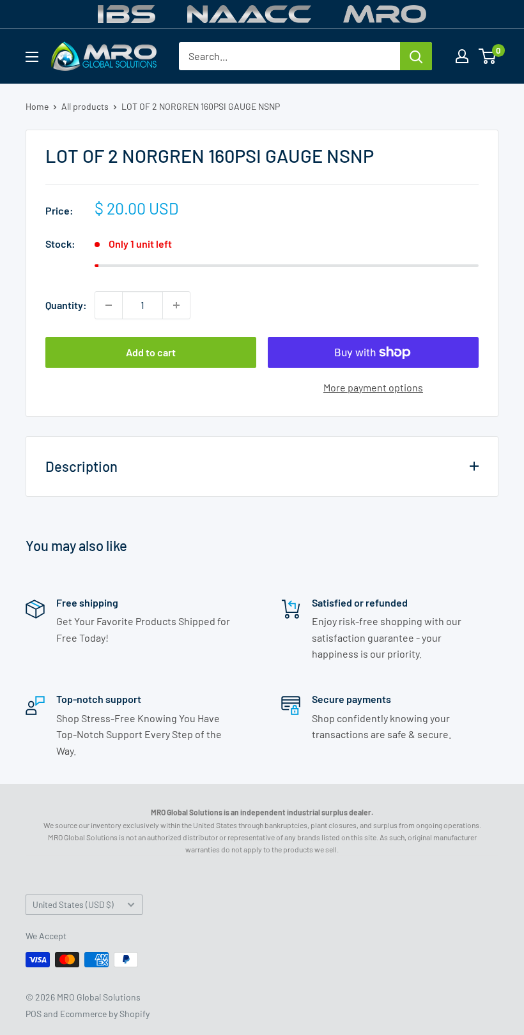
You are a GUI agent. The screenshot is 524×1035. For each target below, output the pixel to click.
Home (37, 106)
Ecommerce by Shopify (105, 1013)
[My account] (462, 56)
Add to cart (151, 352)
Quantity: (66, 305)
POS (34, 1013)
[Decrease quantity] (108, 305)
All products (85, 106)
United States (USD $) (73, 904)
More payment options (373, 387)
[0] (488, 56)
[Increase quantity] (176, 305)
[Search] (416, 56)
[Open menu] (32, 57)
